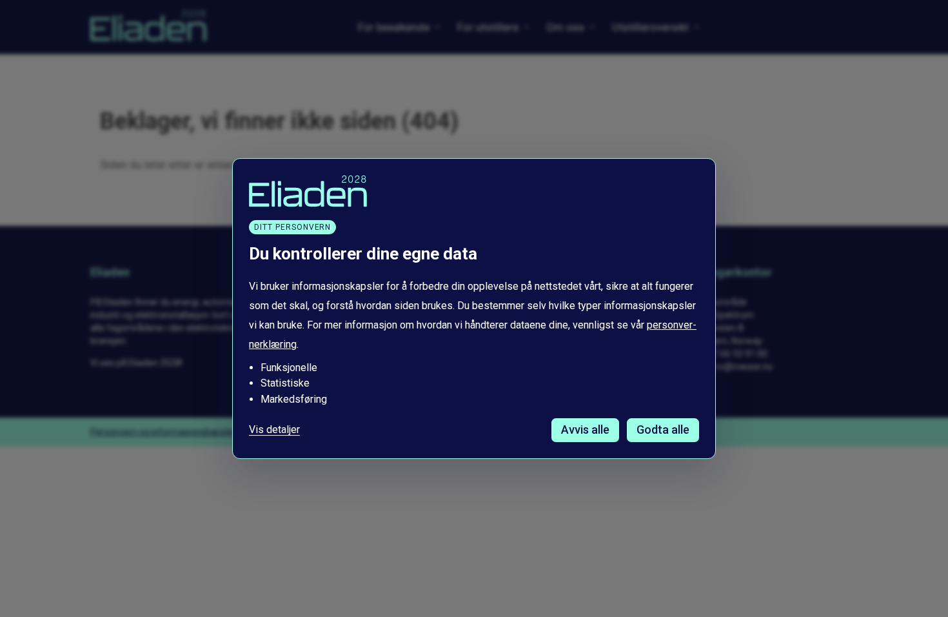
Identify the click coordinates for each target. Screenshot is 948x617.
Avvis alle (585, 429)
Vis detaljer (274, 430)
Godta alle (663, 429)
